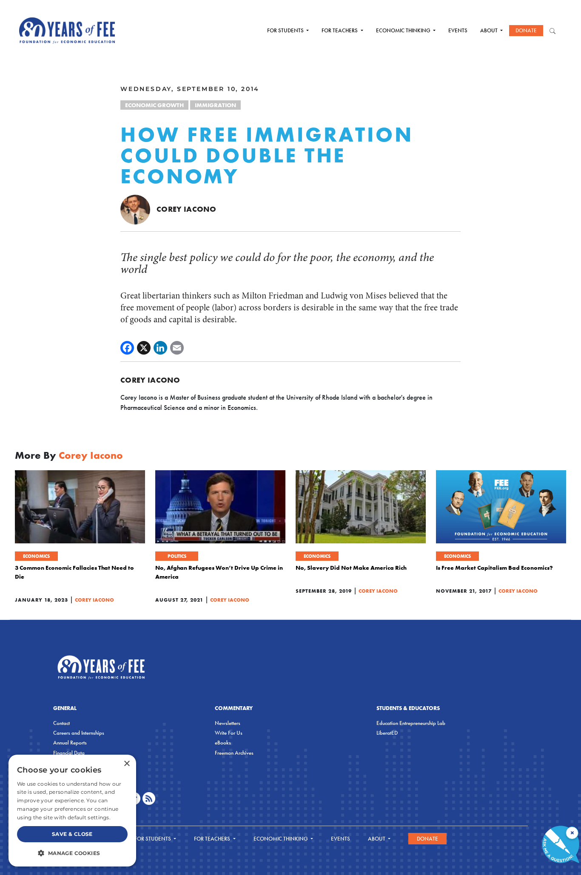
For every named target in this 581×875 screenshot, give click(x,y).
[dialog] (72, 810)
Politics (177, 556)
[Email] (177, 348)
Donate (526, 30)
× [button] (126, 764)
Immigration (215, 105)
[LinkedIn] (160, 348)
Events (457, 30)
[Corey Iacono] (135, 209)
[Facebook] (127, 348)
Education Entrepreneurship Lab (410, 723)
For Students (286, 30)
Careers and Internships (78, 733)
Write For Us (228, 733)
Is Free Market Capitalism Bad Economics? (494, 567)
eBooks (223, 742)
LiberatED (387, 733)
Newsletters (227, 723)
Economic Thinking (404, 30)
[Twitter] (144, 348)
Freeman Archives (234, 753)
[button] (72, 853)
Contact (61, 723)
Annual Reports (70, 742)
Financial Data (69, 753)
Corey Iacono (186, 209)
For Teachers (340, 30)
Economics (36, 556)
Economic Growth (154, 105)
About (489, 30)
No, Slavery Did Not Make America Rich (351, 567)
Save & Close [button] (72, 834)
